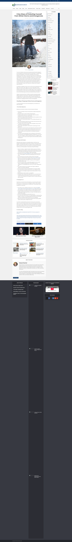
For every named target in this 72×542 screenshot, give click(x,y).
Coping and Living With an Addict (37, 286)
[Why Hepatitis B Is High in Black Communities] (50, 88)
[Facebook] (49, 298)
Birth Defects (21, 243)
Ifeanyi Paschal (31, 69)
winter (32, 221)
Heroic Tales (38, 8)
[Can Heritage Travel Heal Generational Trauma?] (50, 92)
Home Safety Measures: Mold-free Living (23, 249)
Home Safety (25, 248)
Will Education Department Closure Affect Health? (37, 476)
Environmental (29, 12)
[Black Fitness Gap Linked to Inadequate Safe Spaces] (50, 83)
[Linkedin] (53, 298)
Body (23, 8)
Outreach (43, 8)
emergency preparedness (21, 221)
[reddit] (55, 298)
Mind (20, 8)
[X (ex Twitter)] (51, 298)
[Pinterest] (57, 298)
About (17, 8)
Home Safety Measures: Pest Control (39, 254)
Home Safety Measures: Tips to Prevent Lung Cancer (23, 255)
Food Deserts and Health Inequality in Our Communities (40, 245)
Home (14, 8)
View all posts (16, 277)
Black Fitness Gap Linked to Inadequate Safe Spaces (55, 84)
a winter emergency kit (27, 153)
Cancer (21, 253)
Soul (26, 8)
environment (28, 221)
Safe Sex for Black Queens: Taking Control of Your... (38, 349)
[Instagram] (47, 298)
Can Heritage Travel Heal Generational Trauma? (55, 93)
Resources (48, 8)
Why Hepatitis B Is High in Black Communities (55, 88)
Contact (52, 8)
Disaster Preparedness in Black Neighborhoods (40, 249)
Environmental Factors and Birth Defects (24, 244)
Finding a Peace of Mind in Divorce (38, 413)
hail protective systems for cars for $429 (30, 188)
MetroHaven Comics (31, 8)
